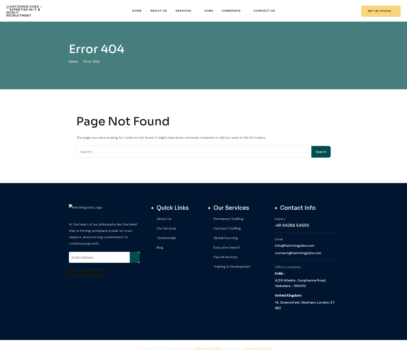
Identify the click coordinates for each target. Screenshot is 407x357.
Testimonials (166, 238)
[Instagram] (91, 272)
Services (183, 11)
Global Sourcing (225, 238)
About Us (158, 11)
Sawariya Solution (208, 348)
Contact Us (264, 11)
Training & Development (232, 266)
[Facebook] (72, 272)
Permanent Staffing (228, 219)
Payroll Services (225, 257)
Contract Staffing (227, 228)
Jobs (208, 11)
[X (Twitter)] (81, 272)
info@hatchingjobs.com (294, 245)
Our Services (166, 228)
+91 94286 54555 (292, 225)
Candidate (231, 11)
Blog (160, 247)
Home (137, 11)
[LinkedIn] (100, 272)
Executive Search (226, 247)
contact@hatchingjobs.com (298, 253)
